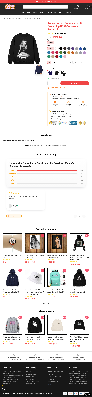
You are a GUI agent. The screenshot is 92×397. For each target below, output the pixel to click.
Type (48, 40)
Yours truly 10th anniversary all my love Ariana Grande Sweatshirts (79, 339)
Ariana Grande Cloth (15, 18)
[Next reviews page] (84, 216)
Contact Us (51, 379)
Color (48, 45)
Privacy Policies (30, 376)
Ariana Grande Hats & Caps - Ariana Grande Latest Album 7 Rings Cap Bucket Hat (34, 292)
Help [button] (89, 394)
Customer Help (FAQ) (53, 381)
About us (28, 371)
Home (5, 18)
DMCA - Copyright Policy (32, 379)
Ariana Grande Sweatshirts (32, 18)
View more (46, 303)
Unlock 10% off (3, 389)
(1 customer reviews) (61, 33)
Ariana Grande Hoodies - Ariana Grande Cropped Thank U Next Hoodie (79, 257)
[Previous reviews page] (75, 216)
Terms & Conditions (31, 374)
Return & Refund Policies (54, 376)
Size (48, 59)
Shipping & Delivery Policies (55, 371)
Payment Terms (52, 374)
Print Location (51, 69)
